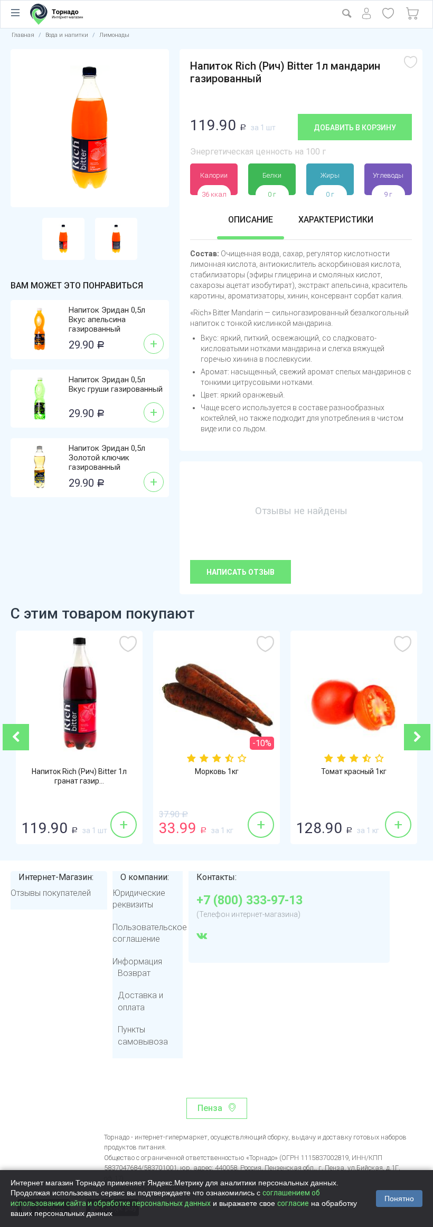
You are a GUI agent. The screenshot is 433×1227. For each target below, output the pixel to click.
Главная (23, 35)
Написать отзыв (240, 572)
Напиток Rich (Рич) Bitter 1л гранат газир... (79, 776)
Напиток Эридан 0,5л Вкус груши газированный (116, 384)
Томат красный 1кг (354, 771)
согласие (293, 1203)
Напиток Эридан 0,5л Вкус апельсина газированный (107, 319)
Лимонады (114, 35)
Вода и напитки (66, 35)
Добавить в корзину (355, 127)
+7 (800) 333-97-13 (249, 900)
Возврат (134, 973)
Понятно (399, 1198)
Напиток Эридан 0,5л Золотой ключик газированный (107, 457)
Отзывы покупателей (51, 893)
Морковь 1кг (217, 771)
